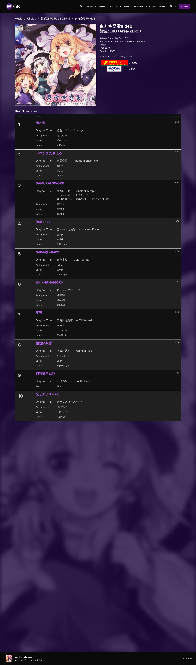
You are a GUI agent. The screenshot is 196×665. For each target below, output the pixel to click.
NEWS (127, 6)
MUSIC (102, 6)
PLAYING (91, 6)
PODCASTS (115, 6)
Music (18, 18)
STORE (161, 6)
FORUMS (150, 6)
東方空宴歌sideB (85, 18)
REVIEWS (138, 6)
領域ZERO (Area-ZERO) (55, 18)
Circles (31, 18)
